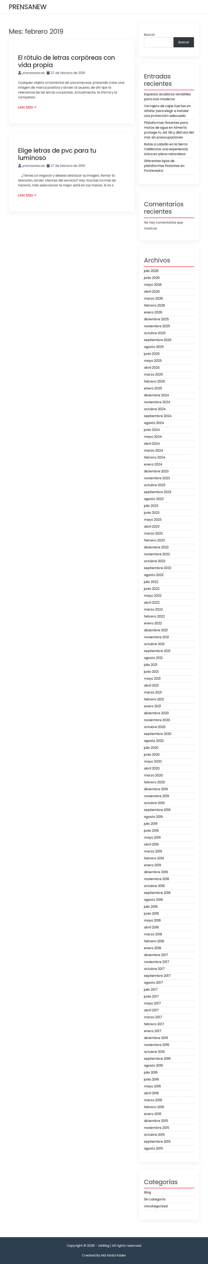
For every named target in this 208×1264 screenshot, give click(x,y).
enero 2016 (152, 1114)
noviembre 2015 (156, 1127)
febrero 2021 (154, 699)
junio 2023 (151, 512)
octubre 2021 (154, 644)
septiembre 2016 (157, 1058)
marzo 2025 (153, 374)
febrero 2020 (154, 782)
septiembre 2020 (157, 733)
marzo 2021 (153, 692)
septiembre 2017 (157, 975)
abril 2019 (151, 844)
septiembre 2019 (157, 810)
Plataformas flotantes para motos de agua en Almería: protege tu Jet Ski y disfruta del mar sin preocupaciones (169, 130)
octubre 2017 (154, 968)
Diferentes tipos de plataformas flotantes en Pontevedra (164, 166)
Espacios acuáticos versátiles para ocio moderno (167, 96)
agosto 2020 (154, 740)
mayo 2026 (153, 284)
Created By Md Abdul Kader (104, 1255)
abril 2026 (152, 291)
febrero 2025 (154, 381)
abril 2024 (152, 443)
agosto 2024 (154, 423)
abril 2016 (151, 1093)
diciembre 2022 (156, 547)
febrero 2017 (154, 1024)
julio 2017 (151, 989)
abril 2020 (152, 768)
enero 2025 (153, 388)
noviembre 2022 (157, 554)
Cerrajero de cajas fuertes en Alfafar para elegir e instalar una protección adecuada (167, 111)
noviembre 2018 (156, 879)
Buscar (149, 34)
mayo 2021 (152, 678)
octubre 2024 (155, 409)
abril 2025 (152, 367)
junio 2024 (152, 429)
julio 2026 (151, 270)
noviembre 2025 (157, 326)
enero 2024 (153, 464)
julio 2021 (150, 664)
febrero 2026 (154, 305)
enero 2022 (153, 623)
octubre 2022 (154, 561)
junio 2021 (151, 671)
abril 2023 (151, 526)
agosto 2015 (153, 1148)
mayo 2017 (152, 1003)
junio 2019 (151, 830)
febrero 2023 (154, 540)
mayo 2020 (153, 761)
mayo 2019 (152, 837)
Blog (147, 1192)
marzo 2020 (153, 775)
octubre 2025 (155, 333)
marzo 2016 (153, 1100)
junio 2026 (152, 277)
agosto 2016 (153, 1065)
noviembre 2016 (156, 1044)
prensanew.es (33, 73)
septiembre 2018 (157, 892)
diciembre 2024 (156, 395)
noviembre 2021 (156, 637)
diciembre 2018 (156, 872)
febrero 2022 (154, 616)
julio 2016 (151, 1072)
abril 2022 (151, 602)
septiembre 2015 (157, 1141)
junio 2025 (152, 353)
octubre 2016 (154, 1051)
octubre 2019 (154, 803)
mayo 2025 (153, 360)
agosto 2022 (154, 575)
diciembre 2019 (156, 789)
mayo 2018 (152, 920)
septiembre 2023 (157, 492)
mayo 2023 (152, 519)
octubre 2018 (154, 886)
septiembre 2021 (157, 651)
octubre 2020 (155, 727)
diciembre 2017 (156, 955)
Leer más (25, 107)
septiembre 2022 (157, 568)
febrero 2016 (154, 1107)
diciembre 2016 (156, 1038)
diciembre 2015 (156, 1120)
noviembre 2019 (156, 796)
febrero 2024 (154, 457)
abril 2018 (151, 927)
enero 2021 (152, 706)
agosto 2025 (154, 347)
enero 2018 (152, 948)
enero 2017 (152, 1031)
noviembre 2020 (157, 720)
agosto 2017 (153, 982)
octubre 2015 (154, 1134)
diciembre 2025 (156, 319)
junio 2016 (151, 1079)
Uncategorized (156, 1206)
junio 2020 (152, 754)
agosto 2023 (154, 499)
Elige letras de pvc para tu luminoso (57, 154)
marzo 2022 (153, 609)
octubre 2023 (154, 485)
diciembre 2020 (156, 713)
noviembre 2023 (157, 478)
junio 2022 (151, 588)
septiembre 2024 (158, 416)
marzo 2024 (153, 450)
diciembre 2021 (156, 630)
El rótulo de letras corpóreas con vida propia (66, 61)
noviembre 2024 (157, 402)
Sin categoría (154, 1199)
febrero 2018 (154, 941)
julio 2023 (151, 505)
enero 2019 (152, 865)
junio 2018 (151, 913)
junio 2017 (151, 996)
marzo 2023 (153, 533)
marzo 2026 (153, 298)
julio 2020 (151, 747)
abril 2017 (151, 1010)
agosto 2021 (153, 657)
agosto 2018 (153, 899)
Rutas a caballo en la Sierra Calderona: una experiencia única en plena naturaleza (166, 149)
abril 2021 (151, 685)
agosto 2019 (153, 816)
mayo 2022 (152, 595)
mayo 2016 (152, 1086)
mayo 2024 (153, 436)
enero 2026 (153, 312)
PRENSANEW (28, 6)
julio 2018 (151, 906)
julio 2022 (151, 581)
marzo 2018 (153, 934)
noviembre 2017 (156, 962)
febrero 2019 (154, 858)
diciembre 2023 (156, 471)
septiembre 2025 (157, 340)
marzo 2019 (153, 851)
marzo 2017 (153, 1017)
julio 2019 (150, 823)
